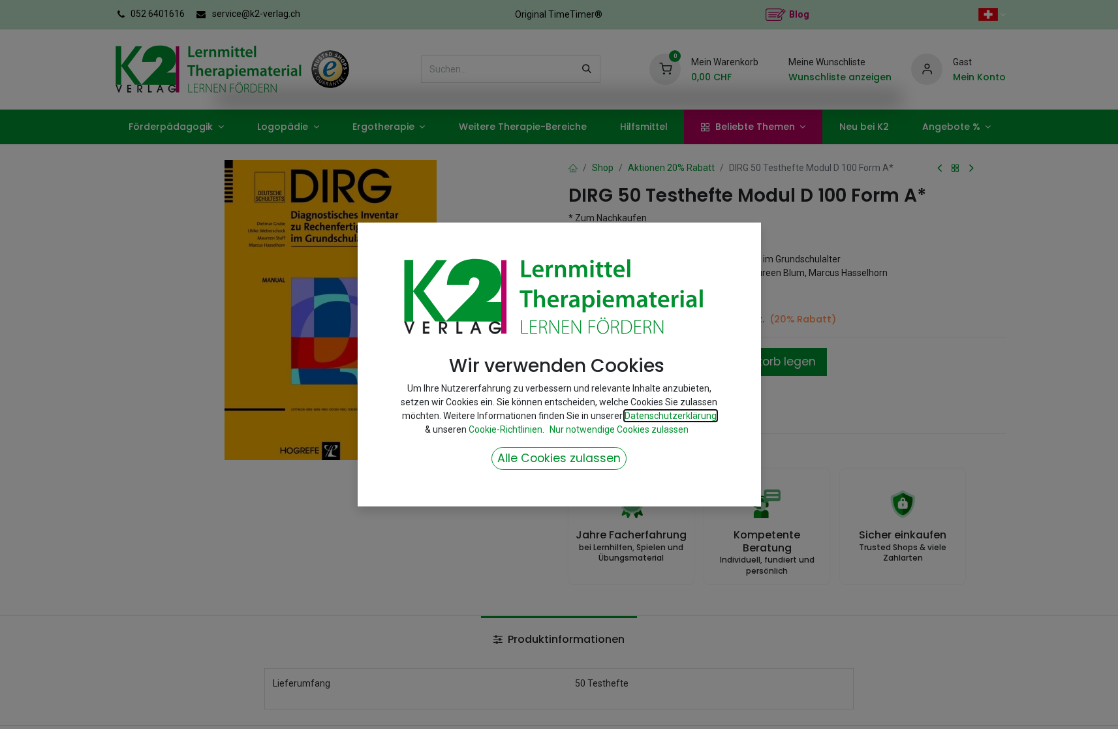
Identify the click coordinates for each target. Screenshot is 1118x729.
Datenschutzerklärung (671, 416)
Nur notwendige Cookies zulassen (619, 429)
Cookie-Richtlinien (505, 429)
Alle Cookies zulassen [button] (559, 458)
